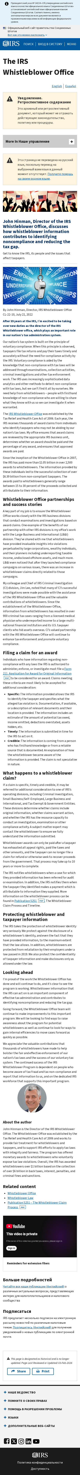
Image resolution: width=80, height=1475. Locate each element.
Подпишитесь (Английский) (32, 1327)
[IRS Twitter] (14, 1440)
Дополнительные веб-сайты (31, 1426)
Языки (13, 1417)
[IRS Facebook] (7, 1440)
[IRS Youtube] (36, 1440)
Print (46, 1371)
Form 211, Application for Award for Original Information (37, 673)
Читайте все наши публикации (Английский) (33, 1286)
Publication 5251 (28, 901)
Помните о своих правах (27, 1401)
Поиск (28, 44)
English (57, 86)
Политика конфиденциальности (40, 1462)
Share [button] (21, 1371)
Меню (71, 44)
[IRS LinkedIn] (28, 1440)
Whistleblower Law (20, 1198)
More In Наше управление (28, 141)
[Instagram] (21, 1440)
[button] (50, 44)
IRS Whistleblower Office (25, 414)
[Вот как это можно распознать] (40, 31)
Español (70, 86)
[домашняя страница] (11, 43)
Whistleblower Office (22, 1193)
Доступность (40, 1469)
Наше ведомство (22, 1392)
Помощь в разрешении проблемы (35, 1409)
